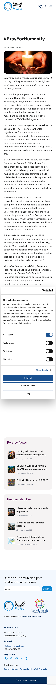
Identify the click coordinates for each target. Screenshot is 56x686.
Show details (42, 370)
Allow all (28, 378)
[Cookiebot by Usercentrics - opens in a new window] (41, 290)
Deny (28, 393)
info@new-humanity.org (14, 646)
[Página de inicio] (13, 6)
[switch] (49, 343)
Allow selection (28, 386)
